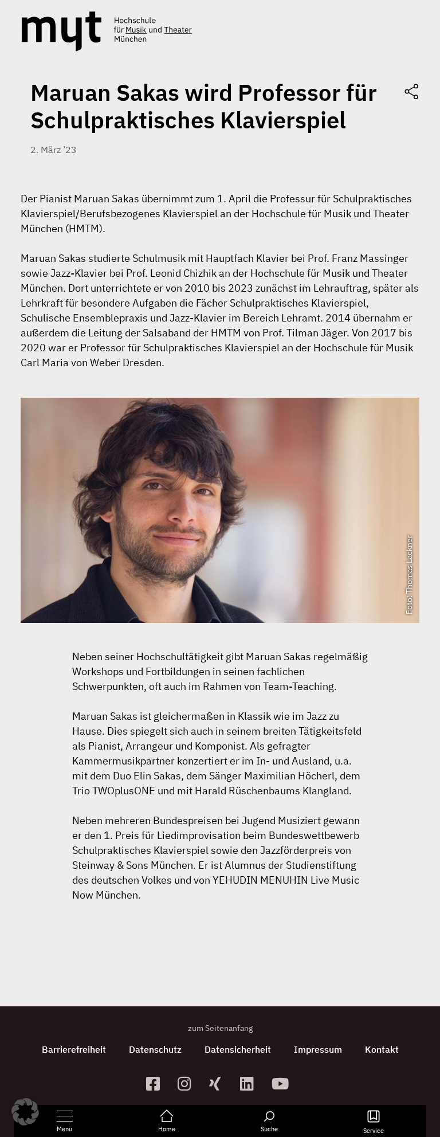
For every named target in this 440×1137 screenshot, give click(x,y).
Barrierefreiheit (74, 1049)
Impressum (318, 1049)
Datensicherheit (238, 1049)
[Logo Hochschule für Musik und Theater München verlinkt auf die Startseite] (61, 31)
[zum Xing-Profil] (220, 1083)
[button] (25, 1112)
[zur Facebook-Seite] (157, 1083)
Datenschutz (155, 1049)
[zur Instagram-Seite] (189, 1083)
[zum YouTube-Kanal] (283, 1083)
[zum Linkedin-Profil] (251, 1083)
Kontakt (382, 1049)
